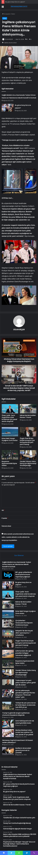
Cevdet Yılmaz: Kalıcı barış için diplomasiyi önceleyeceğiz (28, 463)
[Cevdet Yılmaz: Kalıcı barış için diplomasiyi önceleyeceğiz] (28, 454)
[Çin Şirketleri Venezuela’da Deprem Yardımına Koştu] (8, 623)
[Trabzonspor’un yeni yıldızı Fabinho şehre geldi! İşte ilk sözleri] (8, 683)
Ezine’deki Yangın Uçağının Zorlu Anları (10, 439)
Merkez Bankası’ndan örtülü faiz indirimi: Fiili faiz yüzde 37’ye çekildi (24, 732)
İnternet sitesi (6, 526)
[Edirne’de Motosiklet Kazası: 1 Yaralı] (28, 408)
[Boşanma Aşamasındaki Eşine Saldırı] (10, 454)
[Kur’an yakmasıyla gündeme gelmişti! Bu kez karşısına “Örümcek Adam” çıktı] (8, 693)
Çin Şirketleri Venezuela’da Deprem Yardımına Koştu (24, 623)
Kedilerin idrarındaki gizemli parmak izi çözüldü (23, 750)
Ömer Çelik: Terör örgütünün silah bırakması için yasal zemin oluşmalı (9, 418)
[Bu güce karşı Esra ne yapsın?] (7, 108)
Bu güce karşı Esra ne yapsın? (15, 2)
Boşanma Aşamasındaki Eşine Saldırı (9, 463)
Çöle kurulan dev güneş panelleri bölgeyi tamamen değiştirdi (24, 653)
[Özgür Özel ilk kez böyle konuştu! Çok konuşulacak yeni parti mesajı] (28, 431)
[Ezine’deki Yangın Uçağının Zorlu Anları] (10, 431)
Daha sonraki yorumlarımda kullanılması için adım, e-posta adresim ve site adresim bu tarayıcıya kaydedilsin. (18, 537)
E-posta (5, 518)
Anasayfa (6, 14)
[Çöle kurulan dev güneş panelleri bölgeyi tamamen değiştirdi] (8, 654)
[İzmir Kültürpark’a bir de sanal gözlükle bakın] (8, 724)
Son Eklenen (19, 555)
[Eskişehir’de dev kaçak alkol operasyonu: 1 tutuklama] (8, 633)
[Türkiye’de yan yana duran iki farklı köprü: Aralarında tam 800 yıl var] (8, 706)
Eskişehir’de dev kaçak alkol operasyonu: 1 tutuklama (24, 633)
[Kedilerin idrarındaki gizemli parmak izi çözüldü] (8, 751)
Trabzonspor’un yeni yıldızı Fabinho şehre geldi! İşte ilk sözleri (25, 682)
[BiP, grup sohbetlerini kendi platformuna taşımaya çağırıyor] (8, 575)
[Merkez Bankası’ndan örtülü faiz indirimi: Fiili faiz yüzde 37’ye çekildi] (8, 733)
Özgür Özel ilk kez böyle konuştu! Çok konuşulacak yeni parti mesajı (27, 441)
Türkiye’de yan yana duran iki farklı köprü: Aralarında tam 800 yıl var (25, 705)
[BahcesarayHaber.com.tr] (19, 6)
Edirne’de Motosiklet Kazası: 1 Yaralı (28, 416)
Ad (3, 510)
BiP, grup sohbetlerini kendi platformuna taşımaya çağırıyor (23, 574)
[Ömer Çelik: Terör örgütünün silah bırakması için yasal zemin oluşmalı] (10, 408)
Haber (13, 14)
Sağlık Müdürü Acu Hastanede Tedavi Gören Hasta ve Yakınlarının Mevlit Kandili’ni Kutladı (16, 564)
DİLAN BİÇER (9, 39)
